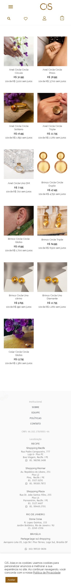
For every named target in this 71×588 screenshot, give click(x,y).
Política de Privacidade (46, 572)
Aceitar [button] (11, 579)
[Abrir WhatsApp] (61, 578)
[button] (10, 6)
